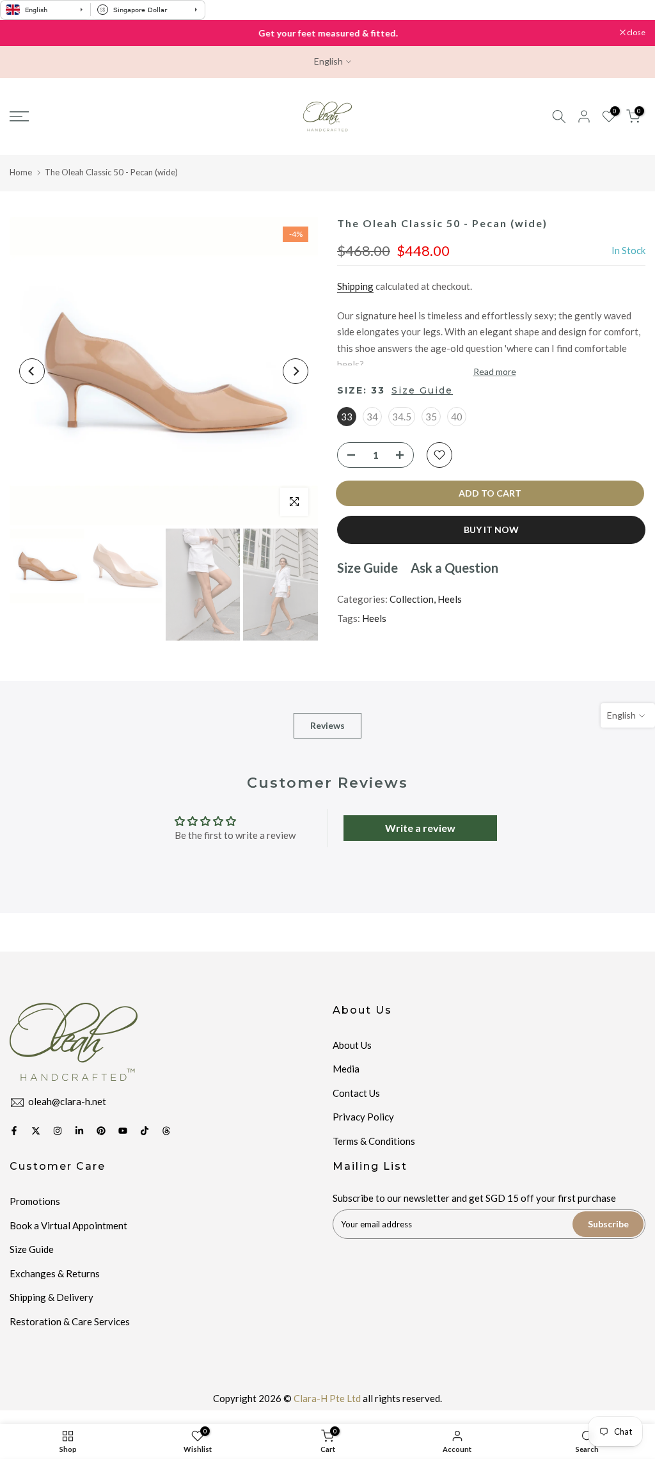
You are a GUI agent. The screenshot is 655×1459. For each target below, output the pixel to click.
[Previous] (32, 371)
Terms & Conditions (374, 1141)
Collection (412, 599)
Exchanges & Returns (55, 1273)
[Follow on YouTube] (122, 1130)
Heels (450, 599)
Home (21, 172)
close (25, 32)
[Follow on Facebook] (14, 1130)
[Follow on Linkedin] (79, 1130)
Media (346, 1068)
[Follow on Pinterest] (101, 1130)
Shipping (355, 286)
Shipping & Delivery (51, 1297)
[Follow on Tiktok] (144, 1130)
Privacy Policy (363, 1116)
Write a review (420, 828)
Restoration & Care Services (70, 1321)
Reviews (327, 725)
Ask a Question (454, 567)
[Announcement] (327, 33)
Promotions (35, 1201)
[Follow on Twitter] (35, 1130)
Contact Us (356, 1093)
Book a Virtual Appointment (68, 1225)
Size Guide (422, 390)
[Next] (295, 371)
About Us (352, 1045)
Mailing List (370, 1166)
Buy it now (491, 529)
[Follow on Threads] (166, 1130)
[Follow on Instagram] (57, 1130)
